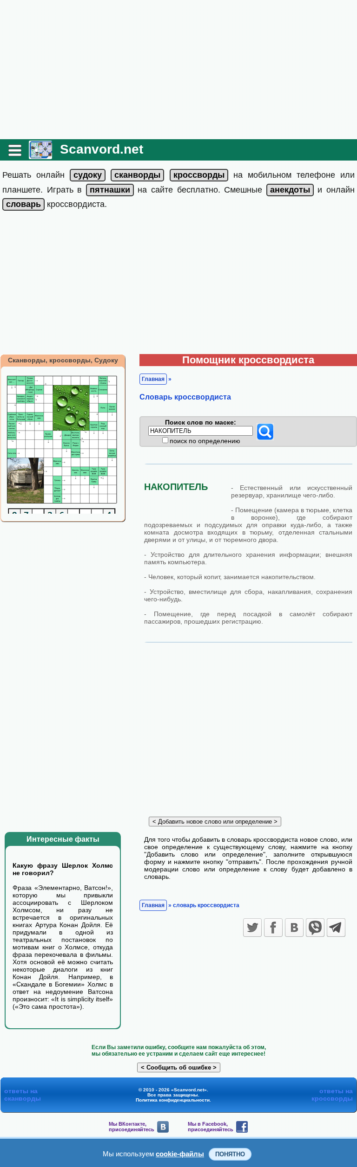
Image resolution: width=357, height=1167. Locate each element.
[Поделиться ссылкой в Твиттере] (252, 927)
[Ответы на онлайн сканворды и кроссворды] (40, 155)
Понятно (230, 1154)
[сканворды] (137, 175)
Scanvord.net (101, 149)
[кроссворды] (199, 175)
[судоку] (88, 175)
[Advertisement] (178, 70)
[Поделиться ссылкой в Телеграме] (336, 927)
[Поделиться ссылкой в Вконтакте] (294, 927)
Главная (153, 379)
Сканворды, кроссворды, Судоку (63, 360)
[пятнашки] (110, 189)
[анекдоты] (290, 189)
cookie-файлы (180, 1154)
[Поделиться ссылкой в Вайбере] (315, 927)
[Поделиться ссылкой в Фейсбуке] (273, 927)
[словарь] (23, 204)
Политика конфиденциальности (173, 1100)
